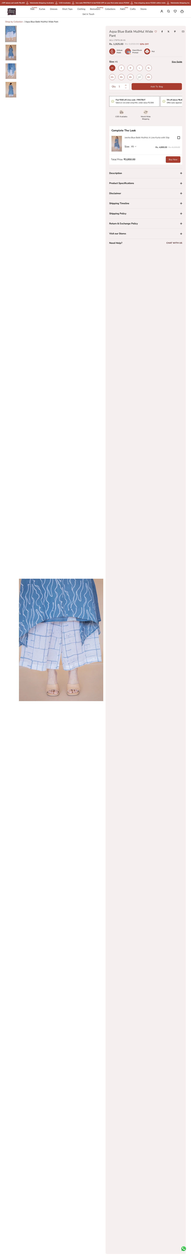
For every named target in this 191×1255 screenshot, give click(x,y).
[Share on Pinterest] (175, 31)
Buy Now (173, 159)
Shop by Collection (14, 21)
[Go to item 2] (11, 52)
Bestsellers (95, 8)
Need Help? (115, 243)
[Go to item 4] (11, 90)
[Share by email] (183, 31)
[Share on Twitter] (168, 31)
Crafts (133, 9)
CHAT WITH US (174, 243)
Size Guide (177, 61)
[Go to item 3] (11, 71)
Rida (32, 8)
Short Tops (67, 9)
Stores (143, 9)
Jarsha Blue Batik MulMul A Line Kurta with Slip (147, 137)
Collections (110, 9)
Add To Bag (157, 86)
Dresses (53, 9)
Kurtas (42, 9)
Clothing (81, 9)
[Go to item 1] (11, 34)
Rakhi (122, 8)
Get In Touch (88, 14)
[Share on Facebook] (162, 31)
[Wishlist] (175, 11)
